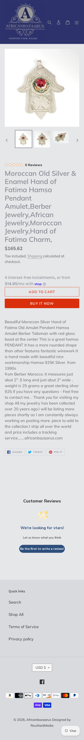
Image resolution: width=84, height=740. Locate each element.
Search (15, 602)
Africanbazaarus (38, 720)
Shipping (34, 256)
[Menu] (76, 22)
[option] (23, 139)
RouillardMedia (42, 725)
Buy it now (42, 303)
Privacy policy (21, 638)
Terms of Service (24, 626)
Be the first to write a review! (42, 549)
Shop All (16, 614)
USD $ (41, 667)
